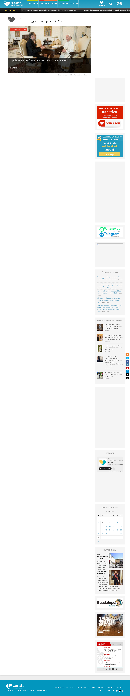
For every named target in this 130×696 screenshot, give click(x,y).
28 (113, 533)
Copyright (109, 687)
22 (117, 530)
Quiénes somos (59, 687)
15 (117, 526)
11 (102, 526)
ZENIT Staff (13, 69)
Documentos (63, 4)
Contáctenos (118, 687)
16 (121, 526)
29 (117, 533)
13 (110, 526)
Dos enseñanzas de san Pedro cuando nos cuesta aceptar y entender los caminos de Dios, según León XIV (110, 286)
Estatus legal (101, 687)
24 (98, 533)
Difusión (92, 687)
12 (106, 526)
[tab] (103, 644)
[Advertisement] (110, 90)
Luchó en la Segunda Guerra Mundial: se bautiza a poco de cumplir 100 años (84, 10)
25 (102, 533)
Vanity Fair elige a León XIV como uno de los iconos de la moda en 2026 (113, 347)
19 (106, 530)
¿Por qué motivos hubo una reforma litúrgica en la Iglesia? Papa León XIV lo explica (113, 326)
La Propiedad (74, 687)
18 (102, 530)
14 (113, 526)
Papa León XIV (33, 4)
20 (110, 530)
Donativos (74, 4)
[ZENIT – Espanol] (15, 3)
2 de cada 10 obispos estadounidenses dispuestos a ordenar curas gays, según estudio (109, 300)
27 (110, 533)
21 (113, 530)
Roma (41, 4)
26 (106, 533)
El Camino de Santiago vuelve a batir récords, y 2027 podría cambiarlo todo (113, 374)
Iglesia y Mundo (51, 4)
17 (98, 530)
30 (121, 533)
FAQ (67, 687)
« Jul (98, 541)
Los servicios (84, 687)
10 (98, 526)
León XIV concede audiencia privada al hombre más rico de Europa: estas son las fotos (114, 337)
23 (121, 530)
